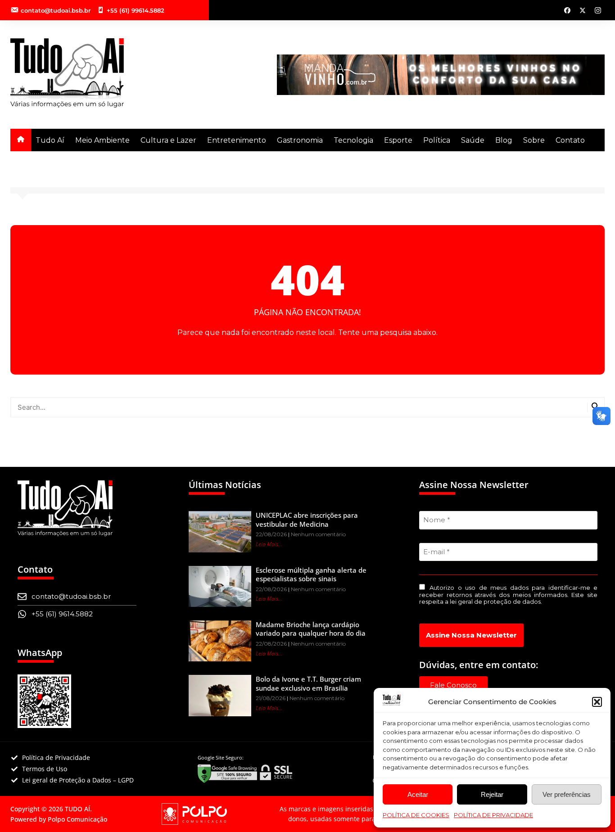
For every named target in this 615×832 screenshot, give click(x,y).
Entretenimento (236, 140)
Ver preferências (567, 794)
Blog (503, 140)
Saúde (472, 140)
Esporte (398, 140)
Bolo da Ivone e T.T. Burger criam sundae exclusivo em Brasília (308, 683)
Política (436, 140)
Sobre (534, 140)
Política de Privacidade (493, 814)
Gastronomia (300, 140)
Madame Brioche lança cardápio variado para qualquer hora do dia (311, 629)
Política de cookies (416, 814)
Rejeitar (492, 794)
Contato (570, 140)
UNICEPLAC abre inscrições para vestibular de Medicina (307, 520)
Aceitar (417, 794)
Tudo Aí (50, 140)
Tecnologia (353, 140)
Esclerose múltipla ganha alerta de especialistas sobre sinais (311, 574)
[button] (596, 701)
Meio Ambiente (102, 140)
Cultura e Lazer (168, 140)
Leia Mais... (269, 544)
